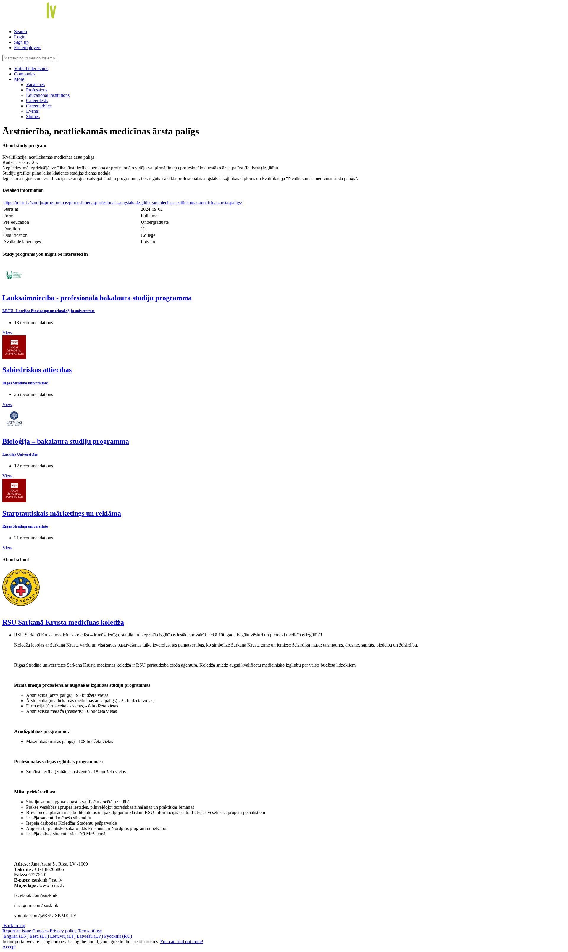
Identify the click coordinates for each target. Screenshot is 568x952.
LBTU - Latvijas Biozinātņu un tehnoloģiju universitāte (48, 310)
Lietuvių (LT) (62, 936)
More (19, 79)
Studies (33, 116)
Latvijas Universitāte (20, 454)
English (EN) (16, 936)
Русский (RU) (118, 936)
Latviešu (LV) (90, 936)
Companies (24, 73)
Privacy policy (63, 930)
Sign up (21, 42)
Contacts (40, 930)
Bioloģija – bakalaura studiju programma (65, 441)
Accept (9, 946)
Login (19, 36)
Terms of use (90, 930)
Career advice (39, 105)
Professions (36, 89)
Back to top (13, 925)
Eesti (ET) (39, 936)
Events (32, 111)
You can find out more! (181, 941)
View (7, 332)
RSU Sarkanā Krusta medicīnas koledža (63, 622)
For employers (27, 47)
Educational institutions (48, 95)
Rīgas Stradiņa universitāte (25, 383)
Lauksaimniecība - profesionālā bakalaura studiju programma (97, 298)
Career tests (37, 100)
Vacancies (35, 84)
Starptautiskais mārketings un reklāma (61, 513)
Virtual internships (31, 68)
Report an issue (16, 930)
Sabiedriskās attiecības (37, 370)
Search (20, 31)
